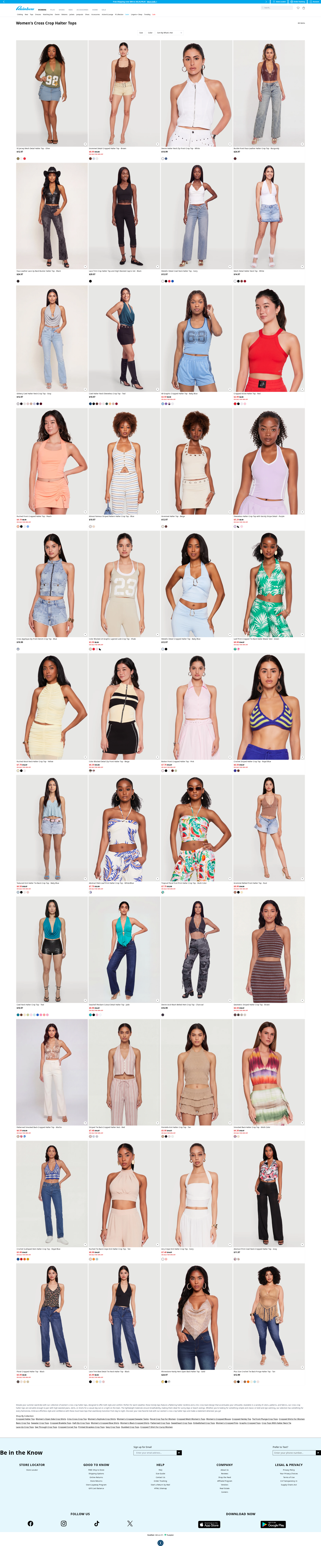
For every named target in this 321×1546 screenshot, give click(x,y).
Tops (31, 15)
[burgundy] (235, 158)
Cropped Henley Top (241, 1419)
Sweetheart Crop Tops (181, 1423)
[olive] (18, 158)
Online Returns (96, 1477)
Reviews (224, 1473)
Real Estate (224, 1488)
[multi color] (162, 892)
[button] (291, 7)
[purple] (166, 403)
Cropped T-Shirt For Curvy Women (156, 1427)
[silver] (169, 1381)
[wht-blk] (172, 403)
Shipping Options (96, 1473)
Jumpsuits (79, 15)
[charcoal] (162, 1014)
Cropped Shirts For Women (292, 1419)
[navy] (37, 403)
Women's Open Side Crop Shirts (51, 1419)
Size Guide (160, 1473)
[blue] (27, 526)
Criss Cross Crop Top (77, 1419)
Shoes (62, 10)
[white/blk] (97, 1136)
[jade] (90, 1014)
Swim (127, 15)
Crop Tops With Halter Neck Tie (276, 1423)
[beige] (162, 526)
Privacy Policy (289, 1470)
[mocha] (18, 1136)
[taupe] (113, 403)
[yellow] (18, 770)
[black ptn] (169, 403)
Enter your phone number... (288, 1452)
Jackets (71, 15)
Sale (104, 10)
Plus (52, 10)
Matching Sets (48, 15)
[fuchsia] (40, 1014)
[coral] (44, 1014)
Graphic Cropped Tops (250, 1423)
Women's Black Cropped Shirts (134, 1423)
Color (150, 32)
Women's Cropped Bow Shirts (105, 1423)
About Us (225, 1470)
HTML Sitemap (160, 1488)
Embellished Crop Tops (204, 1423)
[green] (235, 649)
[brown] (90, 158)
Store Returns (96, 1481)
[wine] (245, 281)
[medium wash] (166, 158)
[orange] (24, 1259)
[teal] (90, 403)
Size (141, 32)
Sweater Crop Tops (40, 1423)
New (26, 15)
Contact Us (160, 1477)
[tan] (31, 403)
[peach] (18, 526)
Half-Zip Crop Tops (81, 1423)
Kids (71, 10)
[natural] (241, 1014)
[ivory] (162, 281)
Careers (224, 1492)
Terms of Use (289, 1477)
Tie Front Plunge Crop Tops (265, 1419)
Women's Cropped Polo (227, 1423)
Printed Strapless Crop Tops (91, 1427)
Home (95, 10)
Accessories (82, 10)
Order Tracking (160, 1481)
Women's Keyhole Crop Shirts (102, 1419)
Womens (42, 10)
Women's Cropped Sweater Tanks (133, 1419)
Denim (57, 15)
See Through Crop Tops (46, 1427)
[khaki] (90, 649)
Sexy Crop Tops (113, 1427)
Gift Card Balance (96, 1488)
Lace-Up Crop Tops (25, 1427)
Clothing (20, 15)
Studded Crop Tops (130, 1427)
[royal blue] (172, 281)
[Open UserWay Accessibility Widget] (160, 1543)
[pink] (27, 403)
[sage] (175, 770)
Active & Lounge (107, 15)
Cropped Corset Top (67, 1427)
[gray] (18, 403)
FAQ (160, 1470)
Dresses (38, 15)
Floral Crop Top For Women (163, 1419)
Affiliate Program (224, 1481)
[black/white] (100, 649)
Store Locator (32, 1470)
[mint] (34, 1014)
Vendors (224, 1485)
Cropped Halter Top (25, 1419)
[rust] (93, 526)
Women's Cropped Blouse (218, 1419)
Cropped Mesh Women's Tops (191, 1419)
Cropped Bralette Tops (60, 1423)
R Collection (119, 15)
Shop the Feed (224, 1477)
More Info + (150, 2)
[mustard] (110, 403)
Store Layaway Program (96, 1485)
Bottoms (64, 15)
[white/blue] (90, 892)
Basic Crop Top (23, 1423)
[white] (21, 158)
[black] (18, 281)
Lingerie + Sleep (136, 15)
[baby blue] (93, 158)
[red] (24, 158)
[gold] (27, 1259)
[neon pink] (47, 1014)
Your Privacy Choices (289, 1473)
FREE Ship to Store (96, 1470)
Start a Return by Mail (160, 1485)
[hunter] (106, 403)
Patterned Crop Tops (160, 1423)
